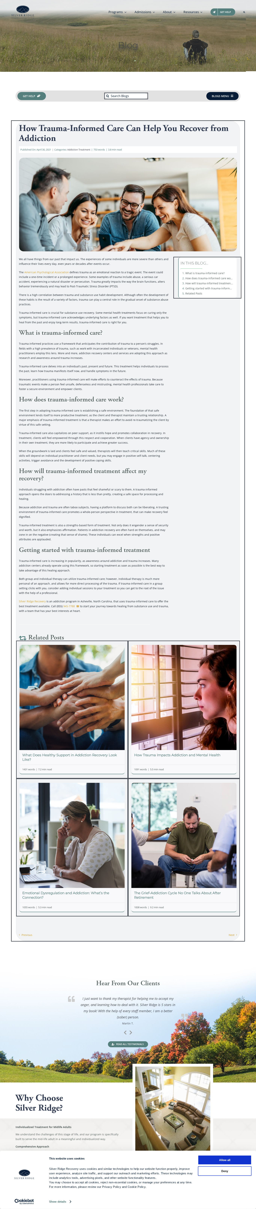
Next (231, 935)
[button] (244, 12)
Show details (57, 1201)
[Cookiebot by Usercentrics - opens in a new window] (24, 1202)
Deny (224, 1170)
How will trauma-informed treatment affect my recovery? (210, 283)
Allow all (224, 1160)
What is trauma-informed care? (205, 273)
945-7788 (69, 606)
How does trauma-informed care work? (209, 278)
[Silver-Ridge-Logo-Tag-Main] (22, 7)
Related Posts (193, 293)
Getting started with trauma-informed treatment (210, 288)
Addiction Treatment (78, 149)
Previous (27, 935)
